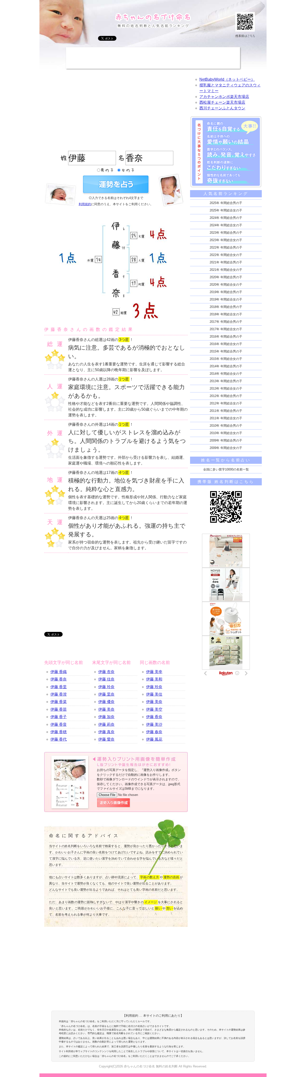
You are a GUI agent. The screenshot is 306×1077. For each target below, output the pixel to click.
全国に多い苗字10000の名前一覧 (226, 469)
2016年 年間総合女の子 (226, 344)
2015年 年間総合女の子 (226, 359)
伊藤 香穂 (58, 732)
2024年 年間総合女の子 (226, 225)
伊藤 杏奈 (106, 672)
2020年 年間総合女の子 (226, 284)
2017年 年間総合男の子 (226, 321)
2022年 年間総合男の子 (226, 247)
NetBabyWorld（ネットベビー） (227, 79)
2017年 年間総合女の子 (226, 329)
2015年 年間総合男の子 (226, 351)
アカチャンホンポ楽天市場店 (224, 97)
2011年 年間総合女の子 (226, 418)
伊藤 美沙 (154, 724)
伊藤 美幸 (154, 672)
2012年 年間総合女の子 (226, 403)
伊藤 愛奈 (106, 739)
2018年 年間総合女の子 (226, 314)
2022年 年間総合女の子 (226, 255)
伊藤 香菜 (58, 702)
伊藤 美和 (154, 679)
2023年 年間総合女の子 (226, 240)
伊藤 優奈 (106, 702)
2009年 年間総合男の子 (226, 440)
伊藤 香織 (58, 672)
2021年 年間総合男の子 (226, 262)
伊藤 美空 (154, 709)
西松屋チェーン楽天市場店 (222, 102)
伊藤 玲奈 (106, 687)
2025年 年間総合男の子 (226, 203)
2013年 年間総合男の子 (226, 381)
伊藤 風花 (154, 739)
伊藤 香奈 (58, 679)
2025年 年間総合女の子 (226, 210)
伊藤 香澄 (58, 694)
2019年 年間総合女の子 (226, 299)
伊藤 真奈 (106, 732)
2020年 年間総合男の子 (226, 277)
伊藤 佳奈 (106, 679)
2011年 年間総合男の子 (226, 411)
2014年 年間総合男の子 (226, 366)
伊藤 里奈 (106, 694)
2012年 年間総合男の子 (226, 396)
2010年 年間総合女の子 (226, 433)
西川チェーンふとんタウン (222, 108)
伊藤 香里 (58, 687)
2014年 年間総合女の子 (226, 373)
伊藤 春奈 (154, 732)
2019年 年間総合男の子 (226, 292)
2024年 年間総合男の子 (226, 218)
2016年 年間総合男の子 (226, 336)
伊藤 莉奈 (106, 724)
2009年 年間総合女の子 (226, 448)
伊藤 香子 (58, 717)
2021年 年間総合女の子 (226, 270)
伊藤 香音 (58, 724)
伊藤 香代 (58, 739)
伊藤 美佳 (154, 694)
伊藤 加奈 (106, 717)
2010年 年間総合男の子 (226, 425)
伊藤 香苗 (58, 709)
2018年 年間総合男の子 (226, 307)
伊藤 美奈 (106, 709)
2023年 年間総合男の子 (226, 232)
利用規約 (85, 204)
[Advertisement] (153, 58)
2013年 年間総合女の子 (226, 388)
